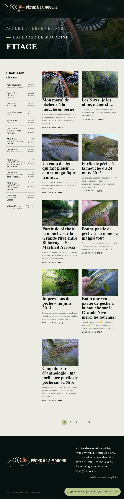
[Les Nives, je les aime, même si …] (100, 84)
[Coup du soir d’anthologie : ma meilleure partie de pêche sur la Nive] (60, 352)
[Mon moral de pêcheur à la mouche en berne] (60, 84)
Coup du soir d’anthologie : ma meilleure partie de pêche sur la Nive (60, 375)
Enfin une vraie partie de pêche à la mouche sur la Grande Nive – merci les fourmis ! (99, 307)
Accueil (15, 28)
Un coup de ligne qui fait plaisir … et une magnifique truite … (59, 170)
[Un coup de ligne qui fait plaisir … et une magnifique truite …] (60, 147)
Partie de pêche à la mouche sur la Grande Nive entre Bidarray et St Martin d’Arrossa (59, 237)
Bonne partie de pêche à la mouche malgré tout (100, 233)
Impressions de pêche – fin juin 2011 (56, 303)
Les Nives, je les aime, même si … (98, 102)
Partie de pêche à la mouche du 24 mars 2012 (98, 168)
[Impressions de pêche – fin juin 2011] (60, 282)
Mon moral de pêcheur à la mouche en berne (58, 104)
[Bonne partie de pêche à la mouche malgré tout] (100, 213)
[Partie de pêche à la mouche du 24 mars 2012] (100, 147)
